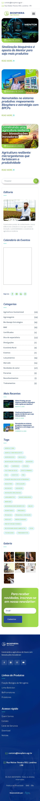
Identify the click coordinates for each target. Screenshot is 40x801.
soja (31, 528)
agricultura (9, 448)
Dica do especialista (20, 337)
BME (20, 327)
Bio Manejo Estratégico (20, 322)
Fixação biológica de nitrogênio (17, 479)
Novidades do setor (20, 368)
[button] (33, 13)
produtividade (20, 519)
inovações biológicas (13, 493)
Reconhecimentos (20, 378)
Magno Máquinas (25, 497)
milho (30, 506)
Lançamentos (20, 358)
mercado (8, 502)
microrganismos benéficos (14, 506)
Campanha (15, 466)
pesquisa (8, 515)
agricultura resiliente (13, 453)
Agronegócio (20, 317)
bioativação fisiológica (13, 461)
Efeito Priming (26, 470)
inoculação (20, 484)
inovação (19, 488)
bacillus (22, 457)
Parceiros (21, 510)
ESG (6, 475)
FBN (23, 475)
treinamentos (23, 533)
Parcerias (20, 373)
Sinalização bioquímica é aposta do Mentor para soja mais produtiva (18, 50)
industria (8, 484)
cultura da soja (11, 470)
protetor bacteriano (13, 524)
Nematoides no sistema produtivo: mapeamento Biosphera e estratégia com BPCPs (20, 103)
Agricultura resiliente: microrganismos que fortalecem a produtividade (16, 158)
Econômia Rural (20, 348)
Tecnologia (9, 533)
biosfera (29, 461)
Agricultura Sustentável (20, 312)
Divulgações (20, 343)
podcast (8, 519)
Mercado (20, 363)
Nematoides (9, 510)
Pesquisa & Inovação (23, 515)
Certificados (20, 332)
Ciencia (25, 466)
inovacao (8, 488)
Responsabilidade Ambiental (15, 528)
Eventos (20, 353)
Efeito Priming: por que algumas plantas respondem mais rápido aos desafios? (25, 402)
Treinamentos (20, 383)
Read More (7, 61)
